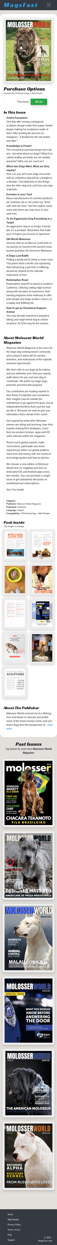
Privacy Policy (14, 1224)
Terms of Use (14, 1230)
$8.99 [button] (38, 101)
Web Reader (13, 1219)
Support (11, 1240)
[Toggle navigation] (48, 5)
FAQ (10, 1235)
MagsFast (21, 5)
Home (10, 1214)
